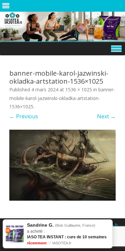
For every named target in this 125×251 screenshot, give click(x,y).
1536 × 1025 (78, 89)
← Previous (23, 116)
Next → (106, 116)
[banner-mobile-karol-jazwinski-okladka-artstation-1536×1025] (62, 165)
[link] (58, 233)
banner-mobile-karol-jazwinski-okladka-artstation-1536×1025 (62, 98)
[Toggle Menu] (116, 48)
